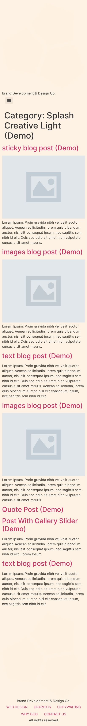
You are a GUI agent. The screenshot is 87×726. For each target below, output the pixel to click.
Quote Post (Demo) (33, 509)
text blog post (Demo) (37, 356)
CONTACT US (55, 714)
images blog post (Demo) (42, 252)
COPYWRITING (69, 707)
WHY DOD (29, 714)
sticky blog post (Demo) (40, 148)
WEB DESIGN (16, 707)
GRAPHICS (42, 707)
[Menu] (9, 100)
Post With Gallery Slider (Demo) (40, 525)
